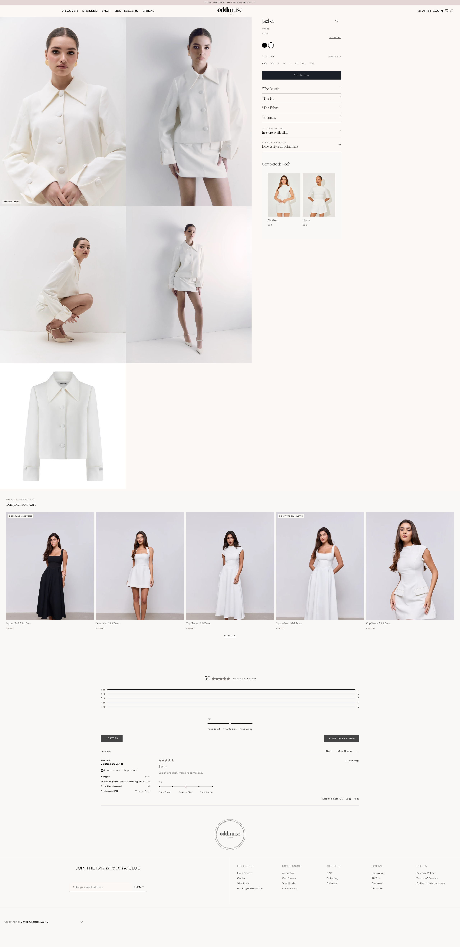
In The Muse (289, 888)
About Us (288, 873)
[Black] (264, 44)
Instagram (378, 873)
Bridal (148, 10)
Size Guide (335, 37)
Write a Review (345, 739)
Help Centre (244, 873)
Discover (69, 10)
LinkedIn (377, 888)
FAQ (329, 873)
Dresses (89, 10)
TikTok (376, 878)
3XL (312, 63)
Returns (332, 883)
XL (296, 63)
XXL (304, 63)
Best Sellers (126, 10)
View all (230, 636)
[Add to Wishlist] (336, 21)
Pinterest (377, 883)
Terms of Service (427, 878)
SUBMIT (139, 887)
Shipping (332, 878)
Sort (329, 751)
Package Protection (250, 888)
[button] (424, 11)
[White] (270, 44)
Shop (106, 10)
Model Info (11, 202)
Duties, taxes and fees (431, 883)
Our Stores (289, 878)
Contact (242, 878)
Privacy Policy (425, 873)
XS (272, 63)
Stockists (243, 883)
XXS (264, 63)
